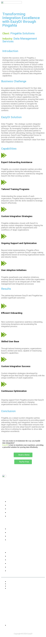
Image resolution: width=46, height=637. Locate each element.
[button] (43, 5)
